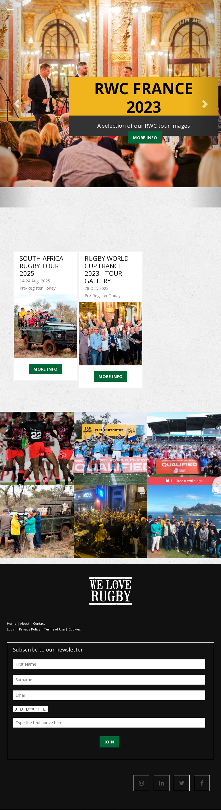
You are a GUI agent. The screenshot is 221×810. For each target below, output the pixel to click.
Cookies (74, 629)
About (24, 623)
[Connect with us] (161, 783)
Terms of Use (54, 629)
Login (11, 629)
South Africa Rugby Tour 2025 (41, 265)
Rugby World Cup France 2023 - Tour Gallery (107, 269)
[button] (16, 103)
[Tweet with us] (182, 783)
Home (11, 623)
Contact (39, 623)
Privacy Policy (29, 629)
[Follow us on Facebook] (202, 783)
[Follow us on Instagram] (141, 783)
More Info (145, 137)
